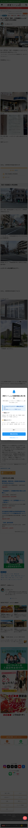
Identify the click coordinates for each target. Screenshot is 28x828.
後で (14, 429)
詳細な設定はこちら (14, 437)
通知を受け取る (14, 434)
